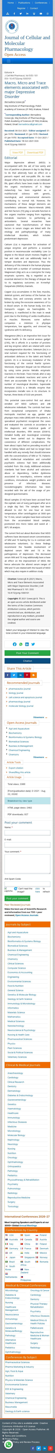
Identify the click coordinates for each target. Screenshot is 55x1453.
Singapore (29, 1257)
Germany (13, 1248)
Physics (11, 1043)
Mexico (43, 1253)
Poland (42, 1235)
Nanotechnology (16, 1026)
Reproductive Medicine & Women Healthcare (39, 1335)
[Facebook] (33, 1448)
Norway (43, 1257)
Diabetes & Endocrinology (20, 1095)
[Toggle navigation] (9, 61)
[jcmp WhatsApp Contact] (47, 13)
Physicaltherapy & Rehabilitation (23, 1180)
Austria (43, 1239)
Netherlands (11, 1277)
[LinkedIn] (44, 1448)
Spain (27, 1235)
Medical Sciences (16, 1021)
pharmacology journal (19, 701)
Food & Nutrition (15, 986)
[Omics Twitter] (20, 13)
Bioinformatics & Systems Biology (25, 737)
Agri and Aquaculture (19, 728)
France (27, 1248)
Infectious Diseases (17, 1122)
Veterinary (10, 1393)
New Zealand (25, 1271)
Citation (27, 660)
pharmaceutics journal (20, 688)
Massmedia (11, 1407)
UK (10, 1253)
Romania (43, 1261)
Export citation (16, 768)
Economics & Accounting (20, 972)
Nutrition (12, 1153)
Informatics (13, 1008)
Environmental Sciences (19, 981)
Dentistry (12, 1086)
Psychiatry (13, 1184)
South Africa (25, 1263)
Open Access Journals (26, 915)
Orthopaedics (14, 1166)
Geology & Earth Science (20, 999)
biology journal (16, 693)
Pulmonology (14, 1188)
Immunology (14, 1117)
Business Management (16, 1402)
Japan (12, 1257)
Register (21, 8)
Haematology (14, 1108)
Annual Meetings (28, 1225)
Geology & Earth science (17, 1411)
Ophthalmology (15, 1162)
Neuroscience (12, 1314)
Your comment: (13, 851)
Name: (9, 827)
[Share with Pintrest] (27, 675)
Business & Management (21, 746)
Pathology (13, 1171)
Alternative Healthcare (10, 1341)
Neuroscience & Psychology (21, 1030)
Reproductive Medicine (19, 1197)
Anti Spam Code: (13, 879)
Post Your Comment (27, 653)
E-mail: (8, 839)
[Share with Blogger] (33, 675)
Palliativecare (36, 1328)
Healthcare (13, 1113)
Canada (28, 1239)
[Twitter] (38, 1448)
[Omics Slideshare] (34, 13)
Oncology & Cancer (39, 1290)
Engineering (13, 977)
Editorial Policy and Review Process (22, 1442)
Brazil (12, 1261)
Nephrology (13, 1140)
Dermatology (14, 1091)
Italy (11, 1244)
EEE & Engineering (14, 1389)
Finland (43, 1244)
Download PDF (35, 152)
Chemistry (14, 754)
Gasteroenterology (17, 1099)
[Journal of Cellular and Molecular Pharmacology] (12, 26)
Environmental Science (16, 1384)
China (27, 1244)
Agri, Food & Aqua (14, 1371)
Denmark (44, 1248)
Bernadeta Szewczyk (15, 102)
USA (11, 1235)
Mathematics (14, 1017)
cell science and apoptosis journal (25, 697)
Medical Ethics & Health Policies (38, 1322)
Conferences (41, 2)
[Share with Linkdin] (20, 675)
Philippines (26, 1280)
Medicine (12, 1126)
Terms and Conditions (15, 1436)
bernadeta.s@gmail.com (30, 124)
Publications (24, 2)
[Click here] (7, 13)
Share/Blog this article (19, 772)
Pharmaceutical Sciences (20, 1039)
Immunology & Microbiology (21, 1003)
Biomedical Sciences (19, 741)
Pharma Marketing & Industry (19, 1367)
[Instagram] (50, 1448)
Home (11, 2)
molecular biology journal (21, 706)
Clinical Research (16, 1082)
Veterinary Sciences (17, 1057)
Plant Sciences (15, 1048)
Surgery (11, 1202)
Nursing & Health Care (18, 1034)
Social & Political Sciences (20, 1052)
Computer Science (17, 968)
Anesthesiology (15, 1073)
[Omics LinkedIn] (27, 13)
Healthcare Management (11, 1308)
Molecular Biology (16, 1135)
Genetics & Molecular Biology (22, 994)
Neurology (13, 1144)
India (26, 1253)
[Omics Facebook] (14, 13)
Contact (34, 8)
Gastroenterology (14, 1323)
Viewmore (38, 717)
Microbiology (14, 1131)
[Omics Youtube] (40, 13)
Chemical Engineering (19, 750)
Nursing (11, 1148)
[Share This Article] (20, 644)
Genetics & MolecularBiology (13, 1329)
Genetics (12, 1104)
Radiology (12, 1193)
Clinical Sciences (16, 963)
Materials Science (16, 1012)
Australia (13, 1239)
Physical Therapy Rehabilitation (38, 1305)
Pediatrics (12, 1175)
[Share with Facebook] (8, 675)
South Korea (10, 1268)
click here (37, 890)
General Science (15, 990)
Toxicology (13, 1206)
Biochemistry (15, 733)
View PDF (17, 152)
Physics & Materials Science (19, 1380)
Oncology (12, 1157)
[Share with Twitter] (14, 675)
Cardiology (13, 1077)
